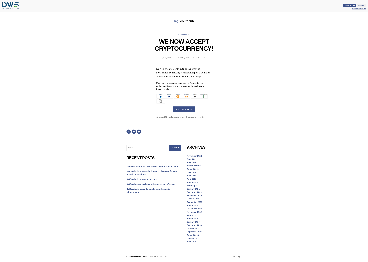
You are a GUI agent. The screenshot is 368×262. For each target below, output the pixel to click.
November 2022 (194, 156)
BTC (165, 117)
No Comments (200, 58)
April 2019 (191, 215)
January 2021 (193, 189)
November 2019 (194, 212)
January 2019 (193, 222)
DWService (171, 58)
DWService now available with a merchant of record (151, 184)
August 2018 (193, 235)
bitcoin (161, 117)
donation (194, 117)
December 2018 (194, 225)
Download (361, 5)
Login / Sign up (350, 5)
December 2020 (194, 192)
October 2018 (193, 228)
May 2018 (191, 242)
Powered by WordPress (158, 257)
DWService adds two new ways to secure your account (152, 166)
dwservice (201, 117)
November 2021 (194, 166)
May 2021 (191, 176)
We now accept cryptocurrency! (184, 45)
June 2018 (192, 238)
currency (182, 117)
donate (188, 117)
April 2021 (191, 179)
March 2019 (192, 218)
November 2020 (194, 195)
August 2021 (193, 169)
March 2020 (192, 205)
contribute (171, 117)
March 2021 (192, 182)
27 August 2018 (185, 58)
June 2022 (192, 159)
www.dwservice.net (359, 9)
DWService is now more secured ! (143, 179)
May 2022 (191, 162)
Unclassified (184, 34)
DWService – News (139, 257)
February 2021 (193, 185)
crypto (177, 117)
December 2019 (194, 209)
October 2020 (193, 199)
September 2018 (194, 232)
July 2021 (191, 172)
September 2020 (194, 202)
